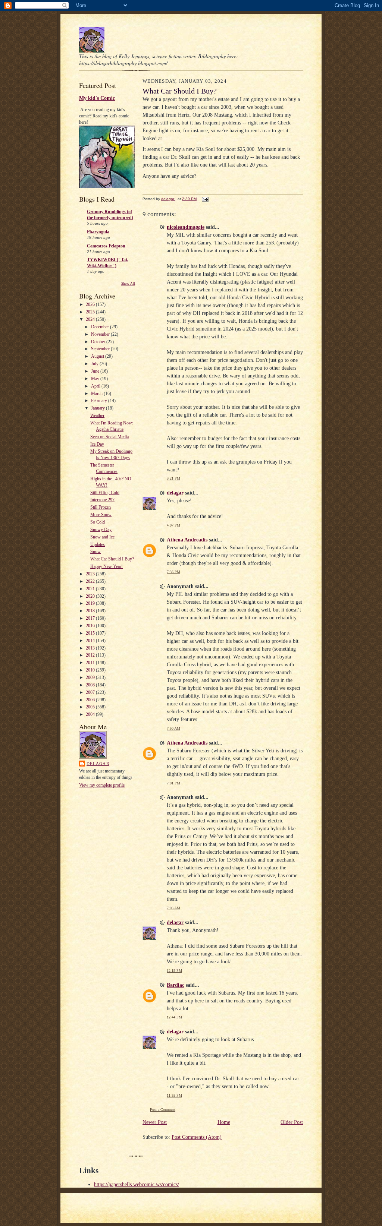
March (97, 393)
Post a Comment (162, 1109)
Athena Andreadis (187, 540)
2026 (91, 304)
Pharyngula (98, 231)
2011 (91, 662)
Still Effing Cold (104, 492)
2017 (91, 618)
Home (223, 1122)
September (101, 348)
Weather (97, 415)
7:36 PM (173, 572)
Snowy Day (101, 529)
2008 (91, 685)
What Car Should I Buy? (112, 559)
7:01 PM (173, 783)
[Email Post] (205, 199)
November (101, 334)
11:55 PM (174, 1095)
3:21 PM (173, 478)
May (95, 378)
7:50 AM (173, 728)
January (98, 408)
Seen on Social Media (109, 436)
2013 (91, 648)
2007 (91, 692)
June (95, 371)
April (96, 386)
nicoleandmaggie (185, 227)
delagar (98, 763)
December (100, 326)
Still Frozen (100, 507)
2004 (91, 714)
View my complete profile (102, 785)
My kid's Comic (97, 98)
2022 (91, 581)
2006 (91, 699)
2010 (91, 670)
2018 (91, 610)
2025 (91, 312)
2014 (91, 640)
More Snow (101, 514)
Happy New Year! (106, 566)
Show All (128, 283)
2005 (91, 707)
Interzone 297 (102, 499)
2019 (91, 603)
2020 (91, 596)
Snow (95, 551)
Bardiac (175, 985)
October (98, 341)
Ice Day (97, 444)
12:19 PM (174, 971)
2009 (91, 677)
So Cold (97, 522)
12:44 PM (174, 1017)
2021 (91, 588)
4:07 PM (173, 525)
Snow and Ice (102, 537)
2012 (91, 655)
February (99, 400)
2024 (91, 319)
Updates (97, 544)
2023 (91, 573)
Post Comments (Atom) (197, 1137)
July (95, 363)
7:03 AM (173, 908)
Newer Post (155, 1122)
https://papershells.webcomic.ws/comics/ (136, 1184)
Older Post (292, 1122)
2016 (91, 625)
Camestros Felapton (106, 246)
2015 (91, 633)
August (98, 356)
